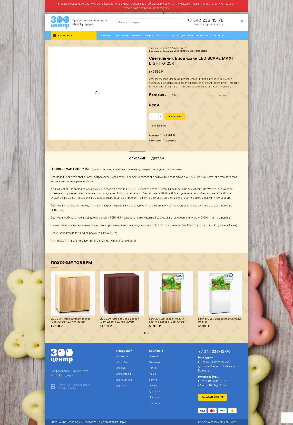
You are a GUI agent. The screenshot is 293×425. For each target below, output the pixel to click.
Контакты (154, 403)
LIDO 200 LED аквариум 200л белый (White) (220, 320)
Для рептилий (124, 374)
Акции (152, 374)
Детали (157, 158)
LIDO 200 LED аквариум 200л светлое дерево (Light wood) (167, 320)
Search (177, 22)
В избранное (159, 125)
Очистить (221, 96)
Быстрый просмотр (92, 277)
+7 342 (205, 20)
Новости (154, 397)
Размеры (157, 94)
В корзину (175, 116)
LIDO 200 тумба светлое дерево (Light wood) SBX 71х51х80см (71, 320)
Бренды (153, 368)
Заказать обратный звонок (208, 24)
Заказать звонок (213, 397)
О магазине (155, 362)
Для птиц (121, 385)
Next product (240, 49)
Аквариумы (178, 48)
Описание (137, 158)
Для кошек (122, 356)
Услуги (153, 379)
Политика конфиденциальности (217, 422)
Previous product (234, 49)
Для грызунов (124, 379)
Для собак (122, 362)
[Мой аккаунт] (234, 22)
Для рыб (164, 48)
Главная (153, 48)
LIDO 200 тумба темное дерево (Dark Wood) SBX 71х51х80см (119, 320)
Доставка (154, 391)
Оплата (153, 385)
